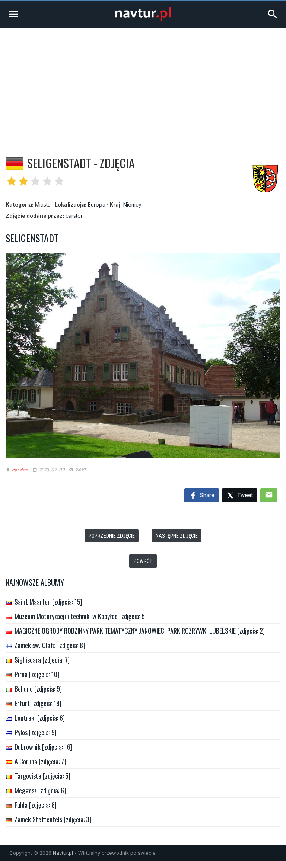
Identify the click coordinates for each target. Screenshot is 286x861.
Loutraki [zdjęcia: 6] (40, 718)
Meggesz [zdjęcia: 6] (40, 790)
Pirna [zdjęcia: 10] (37, 674)
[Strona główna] (143, 18)
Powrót (143, 561)
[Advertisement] (143, 83)
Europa (96, 204)
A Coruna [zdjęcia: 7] (40, 761)
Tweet (244, 495)
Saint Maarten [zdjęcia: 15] (48, 601)
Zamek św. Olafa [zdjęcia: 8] (50, 645)
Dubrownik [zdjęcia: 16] (43, 747)
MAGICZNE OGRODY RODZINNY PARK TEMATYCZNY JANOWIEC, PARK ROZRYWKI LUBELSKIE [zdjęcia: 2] (140, 631)
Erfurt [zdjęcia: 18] (38, 703)
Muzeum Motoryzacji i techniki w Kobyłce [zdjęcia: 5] (81, 616)
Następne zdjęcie (177, 536)
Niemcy (132, 204)
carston (75, 215)
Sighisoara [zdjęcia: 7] (42, 660)
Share (206, 495)
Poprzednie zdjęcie (112, 536)
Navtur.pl (63, 853)
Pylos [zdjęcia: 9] (36, 732)
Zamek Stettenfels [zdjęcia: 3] (53, 819)
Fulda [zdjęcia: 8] (36, 805)
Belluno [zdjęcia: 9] (38, 689)
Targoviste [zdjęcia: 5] (42, 776)
